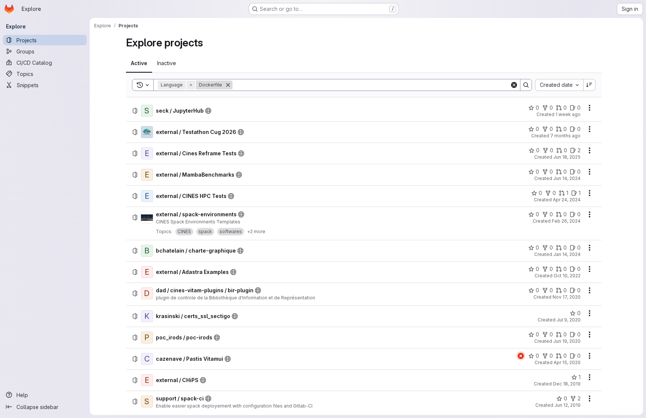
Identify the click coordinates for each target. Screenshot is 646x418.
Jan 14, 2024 (567, 254)
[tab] (139, 63)
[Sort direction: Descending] (590, 85)
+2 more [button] (256, 231)
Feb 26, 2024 (566, 221)
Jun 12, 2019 (567, 405)
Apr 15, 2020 (567, 362)
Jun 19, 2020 (567, 341)
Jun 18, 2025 (567, 157)
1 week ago (568, 114)
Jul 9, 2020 (569, 320)
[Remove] (228, 84)
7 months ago (565, 135)
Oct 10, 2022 (567, 275)
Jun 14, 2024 (567, 178)
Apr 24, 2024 (567, 199)
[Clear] (514, 84)
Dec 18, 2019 (567, 384)
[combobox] (559, 85)
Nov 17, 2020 (567, 297)
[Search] (526, 85)
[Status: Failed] (520, 355)
